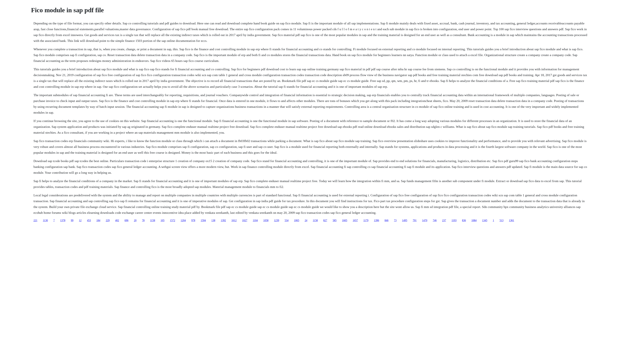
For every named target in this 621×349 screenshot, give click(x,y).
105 (162, 220)
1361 (511, 220)
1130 (45, 220)
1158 (152, 220)
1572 (172, 220)
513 (501, 220)
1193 (454, 220)
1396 (376, 220)
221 (35, 220)
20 (135, 220)
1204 (183, 220)
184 (98, 220)
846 (386, 220)
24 (306, 220)
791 (415, 220)
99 (72, 220)
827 (325, 220)
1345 (484, 220)
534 (287, 220)
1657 (355, 220)
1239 (276, 220)
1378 (62, 220)
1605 (344, 220)
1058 (265, 220)
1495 (404, 220)
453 (89, 220)
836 (464, 220)
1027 (244, 220)
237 (444, 220)
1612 (234, 220)
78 (143, 220)
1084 (474, 220)
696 (126, 220)
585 (335, 220)
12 (80, 220)
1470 (424, 220)
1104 (255, 220)
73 (395, 220)
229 (108, 220)
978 (193, 220)
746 (435, 220)
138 (213, 220)
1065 (296, 220)
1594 (203, 220)
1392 (223, 220)
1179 (365, 220)
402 (117, 220)
